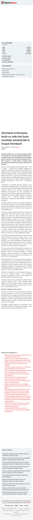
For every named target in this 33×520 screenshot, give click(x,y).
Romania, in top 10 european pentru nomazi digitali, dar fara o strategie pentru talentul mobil (16, 458)
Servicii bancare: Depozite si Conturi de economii (13, 74)
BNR (29, 502)
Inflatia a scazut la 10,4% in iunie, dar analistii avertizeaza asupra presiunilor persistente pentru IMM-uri (18, 385)
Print (4, 149)
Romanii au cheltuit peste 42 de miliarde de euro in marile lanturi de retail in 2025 (15, 454)
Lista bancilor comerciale (8, 76)
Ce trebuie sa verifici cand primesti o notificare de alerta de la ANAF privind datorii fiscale (15, 467)
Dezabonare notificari (8, 510)
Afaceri (18, 147)
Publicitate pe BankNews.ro (22, 510)
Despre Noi (27, 508)
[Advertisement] (16, 23)
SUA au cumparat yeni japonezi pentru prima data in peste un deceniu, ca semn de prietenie (16, 471)
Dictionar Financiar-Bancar (8, 68)
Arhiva (21, 505)
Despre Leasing (5, 72)
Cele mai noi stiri (9, 505)
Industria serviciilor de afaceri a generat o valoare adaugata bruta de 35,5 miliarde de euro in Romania (18, 363)
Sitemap (16, 512)
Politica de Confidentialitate (21, 514)
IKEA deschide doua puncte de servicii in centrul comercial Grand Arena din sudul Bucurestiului (15, 493)
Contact (20, 508)
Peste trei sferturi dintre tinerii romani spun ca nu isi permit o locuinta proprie (16, 484)
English (16, 505)
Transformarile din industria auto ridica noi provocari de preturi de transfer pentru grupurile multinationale (17, 409)
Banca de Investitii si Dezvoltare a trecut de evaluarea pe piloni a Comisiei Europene (13, 480)
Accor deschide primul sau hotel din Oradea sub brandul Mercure (15, 476)
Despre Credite (5, 70)
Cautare (26, 505)
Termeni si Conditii (16, 515)
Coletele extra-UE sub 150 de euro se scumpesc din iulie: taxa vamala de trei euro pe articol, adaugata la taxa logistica (17, 404)
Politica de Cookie (8, 514)
